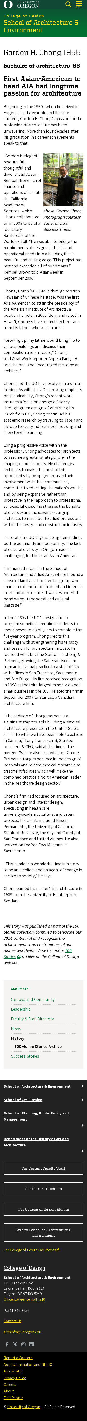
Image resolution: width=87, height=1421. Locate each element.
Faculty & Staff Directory (32, 1019)
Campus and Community (33, 1000)
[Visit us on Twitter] (15, 1344)
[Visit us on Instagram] (23, 1344)
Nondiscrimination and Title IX (28, 1364)
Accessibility (13, 1371)
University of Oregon (23, 1407)
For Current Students (43, 1189)
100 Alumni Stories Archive (38, 1047)
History (17, 1038)
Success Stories (25, 1056)
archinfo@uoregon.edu (22, 1332)
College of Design (24, 1268)
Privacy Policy (15, 1378)
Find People (13, 1398)
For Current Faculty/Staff (43, 1168)
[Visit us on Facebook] (7, 1344)
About (9, 1391)
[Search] (68, 4)
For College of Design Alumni (43, 1209)
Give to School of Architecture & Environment (44, 1232)
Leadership (21, 1009)
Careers (10, 1384)
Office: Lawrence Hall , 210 (24, 1299)
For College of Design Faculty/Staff (31, 1250)
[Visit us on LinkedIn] (32, 1344)
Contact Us (12, 1321)
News (16, 1029)
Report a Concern (18, 1358)
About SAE (19, 989)
